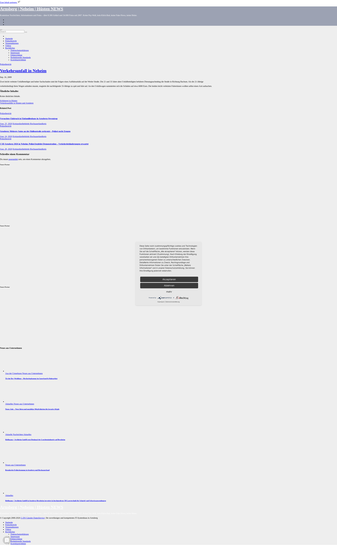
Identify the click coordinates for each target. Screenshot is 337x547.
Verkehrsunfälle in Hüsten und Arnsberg (16, 103)
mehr (169, 291)
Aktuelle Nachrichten (14, 434)
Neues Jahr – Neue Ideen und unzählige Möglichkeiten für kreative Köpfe (32, 409)
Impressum (15, 53)
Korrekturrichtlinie (18, 60)
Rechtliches (10, 48)
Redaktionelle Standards (21, 57)
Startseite (9, 38)
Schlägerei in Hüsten (8, 101)
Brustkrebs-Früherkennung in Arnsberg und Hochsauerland (27, 470)
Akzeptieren (169, 279)
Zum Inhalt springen (8, 2)
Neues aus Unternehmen (32, 373)
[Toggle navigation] (1, 29)
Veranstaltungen (12, 43)
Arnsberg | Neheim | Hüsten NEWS (31, 8)
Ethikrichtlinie (16, 55)
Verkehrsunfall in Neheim (23, 70)
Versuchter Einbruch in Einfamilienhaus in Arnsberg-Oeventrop (29, 118)
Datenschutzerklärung (20, 50)
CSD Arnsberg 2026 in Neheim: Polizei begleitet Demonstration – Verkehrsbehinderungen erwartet (44, 144)
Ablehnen (169, 285)
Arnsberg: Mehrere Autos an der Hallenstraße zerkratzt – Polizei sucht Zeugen (35, 131)
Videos (8, 46)
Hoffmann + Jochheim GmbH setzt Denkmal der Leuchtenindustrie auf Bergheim (35, 440)
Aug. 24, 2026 (6, 136)
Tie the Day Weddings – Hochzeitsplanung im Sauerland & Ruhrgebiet (31, 379)
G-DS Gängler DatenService (33, 518)
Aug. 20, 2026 (6, 149)
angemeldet (13, 159)
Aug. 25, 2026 (6, 124)
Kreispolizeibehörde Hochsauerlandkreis (29, 124)
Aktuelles (9, 404)
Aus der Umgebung (13, 373)
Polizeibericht (11, 41)
